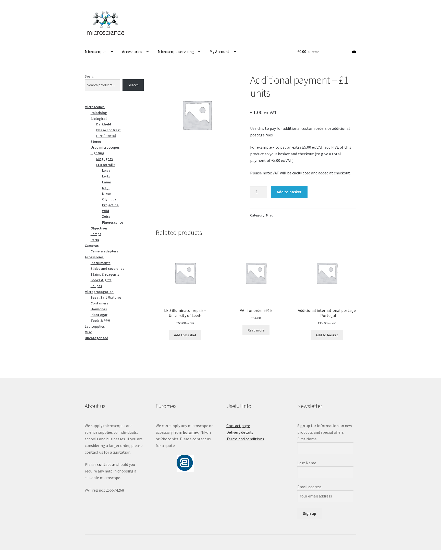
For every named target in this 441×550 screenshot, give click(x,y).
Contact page (238, 425)
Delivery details (239, 432)
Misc (269, 215)
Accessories (132, 51)
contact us (106, 464)
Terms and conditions (245, 438)
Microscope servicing (176, 51)
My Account (219, 51)
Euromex (191, 432)
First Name (307, 438)
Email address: (309, 486)
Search (90, 76)
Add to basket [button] (185, 335)
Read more (256, 330)
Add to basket (289, 191)
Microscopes (95, 51)
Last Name (306, 462)
